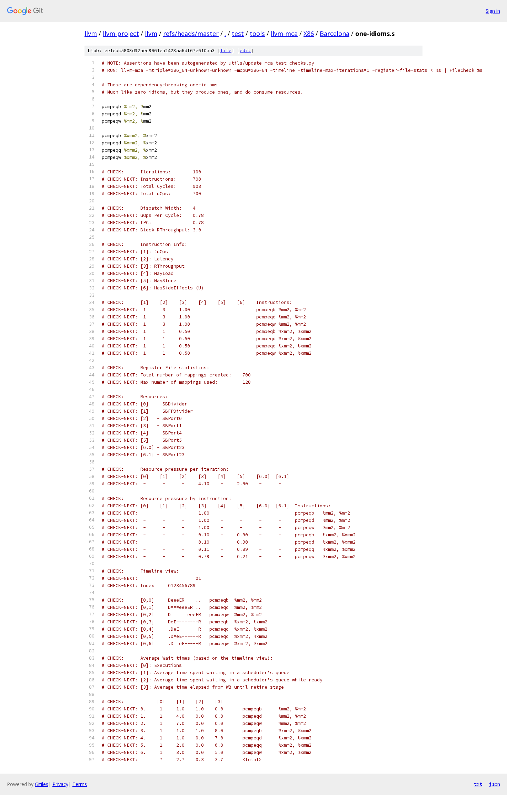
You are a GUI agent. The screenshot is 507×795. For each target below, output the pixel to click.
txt (478, 784)
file (225, 51)
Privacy (60, 784)
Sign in (493, 11)
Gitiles (41, 784)
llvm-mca (284, 33)
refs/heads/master (191, 33)
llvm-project (121, 33)
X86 (309, 33)
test (238, 33)
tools (257, 33)
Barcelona (334, 33)
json (494, 784)
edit (245, 51)
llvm (90, 33)
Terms (79, 784)
